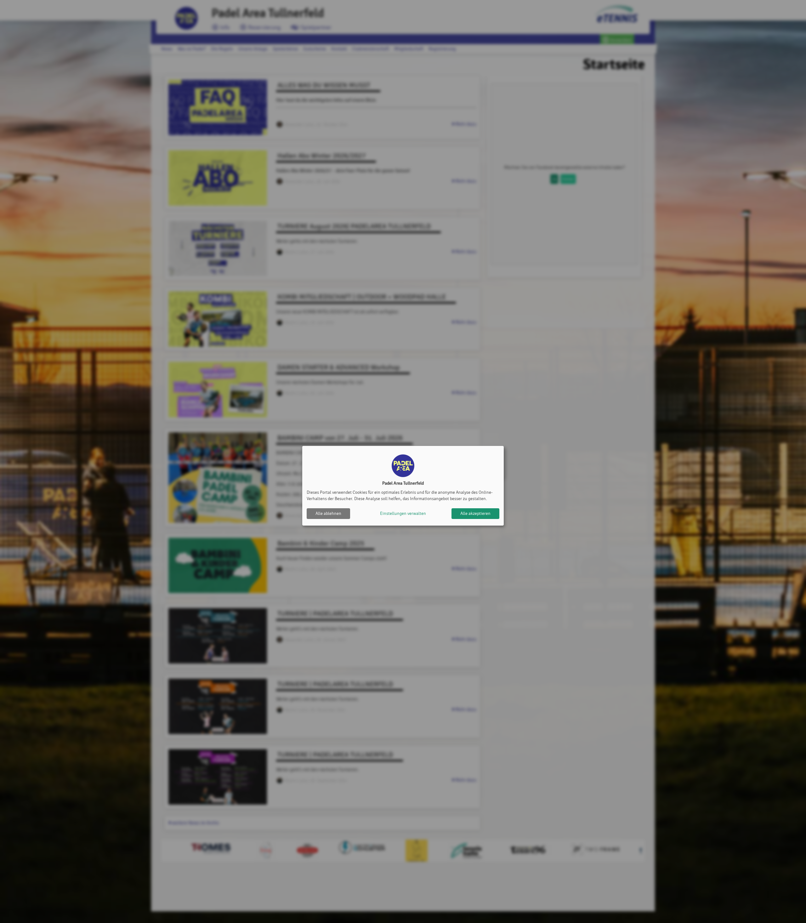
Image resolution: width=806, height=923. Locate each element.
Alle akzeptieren (475, 513)
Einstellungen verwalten (403, 513)
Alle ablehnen (328, 513)
